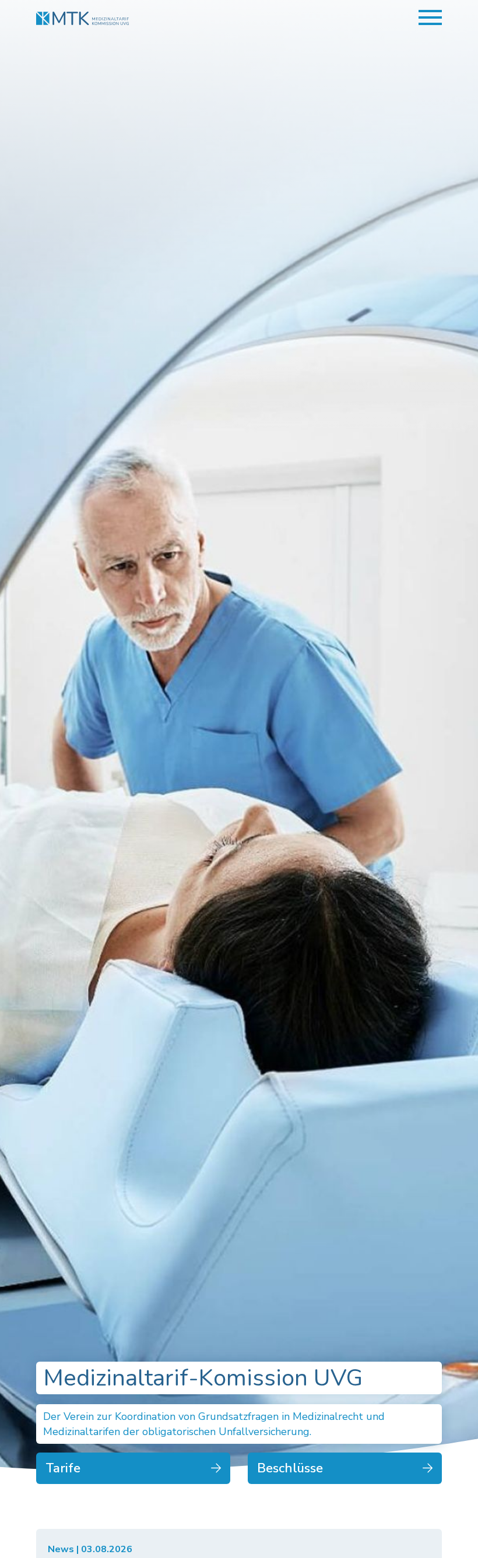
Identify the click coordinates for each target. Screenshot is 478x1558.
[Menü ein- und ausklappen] (430, 17)
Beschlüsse (290, 1468)
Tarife (62, 1468)
